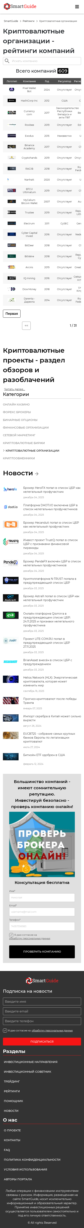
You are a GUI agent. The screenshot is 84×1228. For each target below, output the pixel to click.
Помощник (13, 1101)
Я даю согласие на (29, 936)
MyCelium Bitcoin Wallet (29, 202)
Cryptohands (29, 157)
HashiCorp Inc (29, 100)
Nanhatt (29, 179)
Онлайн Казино (16, 404)
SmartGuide (11, 21)
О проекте (12, 1130)
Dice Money (29, 289)
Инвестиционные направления (30, 1062)
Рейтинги (29, 21)
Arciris (29, 267)
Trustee (29, 212)
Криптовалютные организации (32, 450)
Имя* (12, 891)
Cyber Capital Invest (29, 234)
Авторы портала (18, 1179)
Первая (11, 314)
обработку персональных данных (29, 938)
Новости (11, 1111)
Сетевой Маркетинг (19, 435)
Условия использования (25, 1169)
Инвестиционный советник (27, 1071)
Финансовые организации (26, 427)
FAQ (7, 1150)
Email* (13, 905)
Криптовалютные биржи (24, 443)
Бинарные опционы (20, 420)
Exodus (29, 135)
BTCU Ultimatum (29, 191)
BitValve (29, 256)
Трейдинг (12, 1081)
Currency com (29, 113)
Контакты (12, 1140)
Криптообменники (19, 458)
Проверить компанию (42, 951)
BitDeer (29, 245)
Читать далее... (14, 389)
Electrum (29, 223)
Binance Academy (29, 147)
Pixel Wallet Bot (29, 90)
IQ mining (29, 278)
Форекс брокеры (17, 412)
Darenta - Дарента (29, 300)
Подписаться (42, 1041)
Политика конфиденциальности (32, 1159)
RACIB (29, 168)
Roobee (29, 124)
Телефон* (15, 920)
